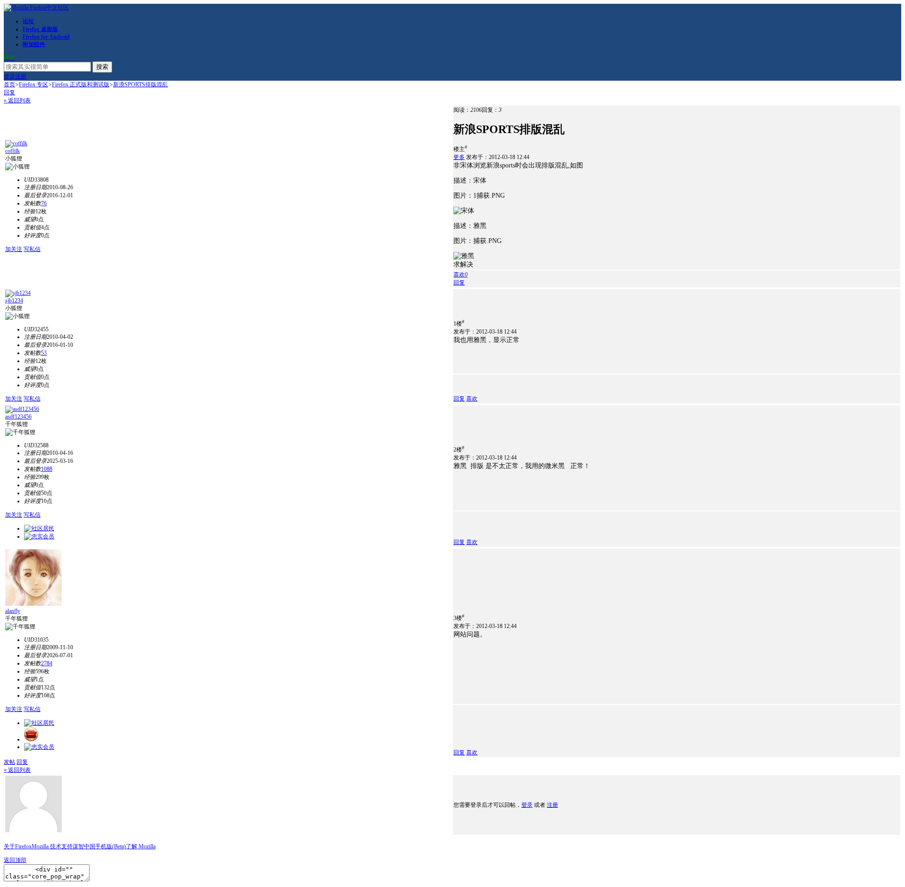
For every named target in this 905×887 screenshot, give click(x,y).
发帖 (9, 762)
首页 (9, 84)
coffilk (12, 151)
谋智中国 (84, 846)
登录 (9, 76)
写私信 (32, 249)
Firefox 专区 (33, 84)
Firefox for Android (46, 36)
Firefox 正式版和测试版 (80, 84)
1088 (46, 469)
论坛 (28, 21)
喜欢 (471, 398)
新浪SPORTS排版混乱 (140, 84)
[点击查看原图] (463, 211)
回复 (9, 92)
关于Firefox (18, 846)
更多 (459, 157)
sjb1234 (14, 300)
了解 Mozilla (141, 846)
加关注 (13, 249)
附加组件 (34, 44)
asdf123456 (18, 416)
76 (44, 203)
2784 (46, 663)
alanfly (12, 611)
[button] (460, 274)
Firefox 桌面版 (40, 29)
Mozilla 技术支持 (52, 846)
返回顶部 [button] (15, 860)
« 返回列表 (17, 100)
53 (44, 353)
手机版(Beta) (110, 846)
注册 (20, 76)
